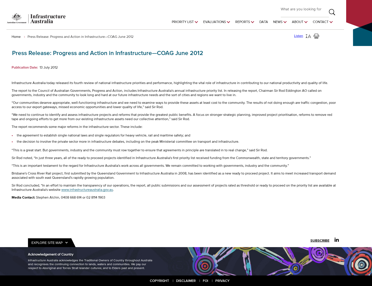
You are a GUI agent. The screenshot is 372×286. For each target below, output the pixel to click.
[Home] (36, 22)
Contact (321, 22)
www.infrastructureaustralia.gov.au (87, 189)
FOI (205, 281)
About (297, 22)
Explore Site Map (47, 243)
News (277, 22)
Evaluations (214, 22)
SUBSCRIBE (319, 240)
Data (263, 22)
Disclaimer (186, 281)
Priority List (183, 22)
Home (16, 36)
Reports (242, 22)
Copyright (159, 281)
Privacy (222, 281)
